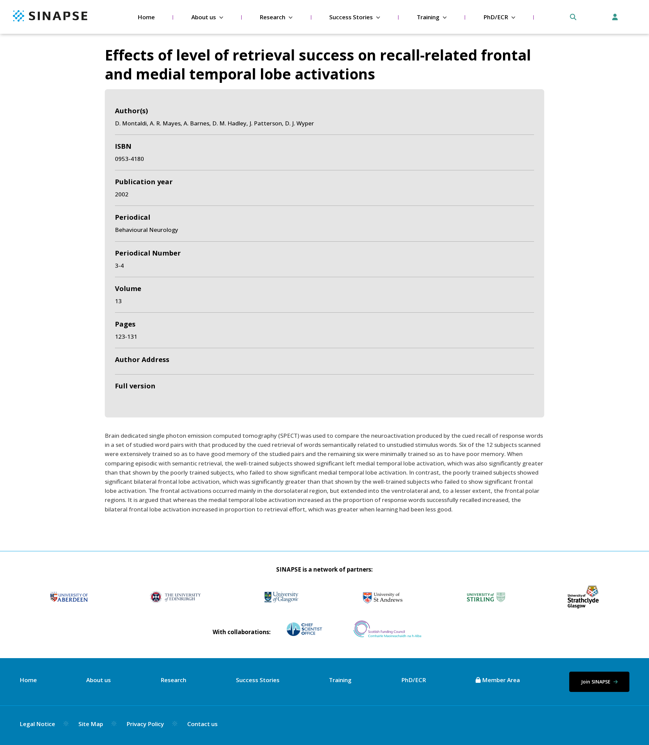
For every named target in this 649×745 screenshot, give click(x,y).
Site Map (90, 724)
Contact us (202, 724)
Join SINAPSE (596, 681)
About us (203, 17)
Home (146, 17)
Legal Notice (37, 724)
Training (428, 17)
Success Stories (351, 17)
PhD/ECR (495, 17)
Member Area (500, 680)
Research (272, 17)
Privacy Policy (145, 724)
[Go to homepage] (50, 19)
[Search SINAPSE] (573, 17)
